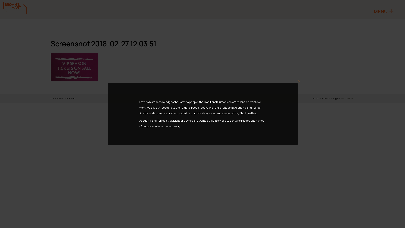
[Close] (299, 81)
